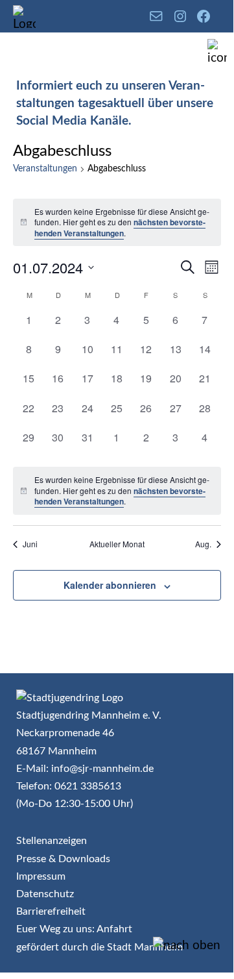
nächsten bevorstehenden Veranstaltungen (119, 227)
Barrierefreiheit (51, 911)
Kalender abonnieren (110, 584)
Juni (30, 544)
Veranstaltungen (45, 168)
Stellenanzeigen (51, 841)
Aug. (203, 544)
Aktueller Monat (117, 544)
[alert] (117, 223)
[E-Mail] (156, 16)
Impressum (40, 876)
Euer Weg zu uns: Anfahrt (74, 929)
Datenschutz (45, 894)
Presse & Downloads (63, 859)
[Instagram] (180, 16)
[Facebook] (203, 16)
